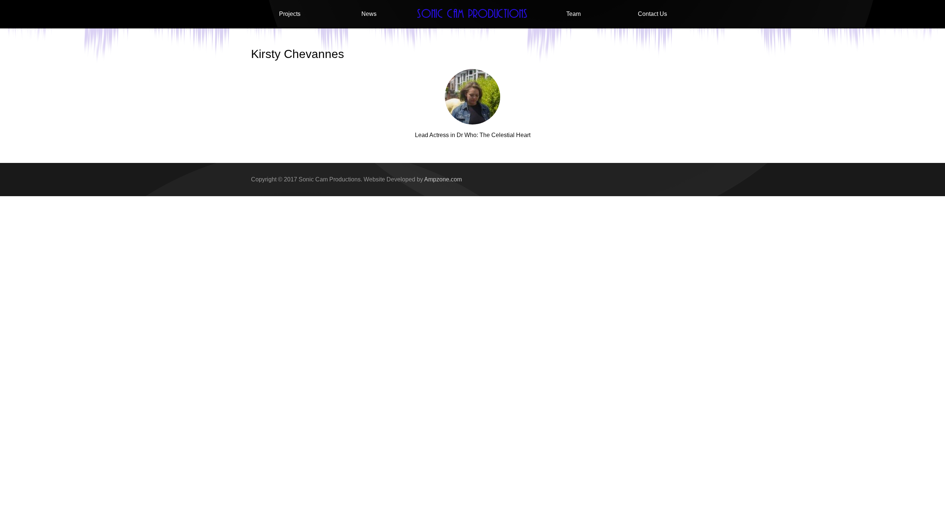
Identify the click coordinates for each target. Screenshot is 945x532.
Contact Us (652, 14)
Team (573, 14)
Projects (289, 14)
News (369, 14)
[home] (472, 14)
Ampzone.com (443, 179)
